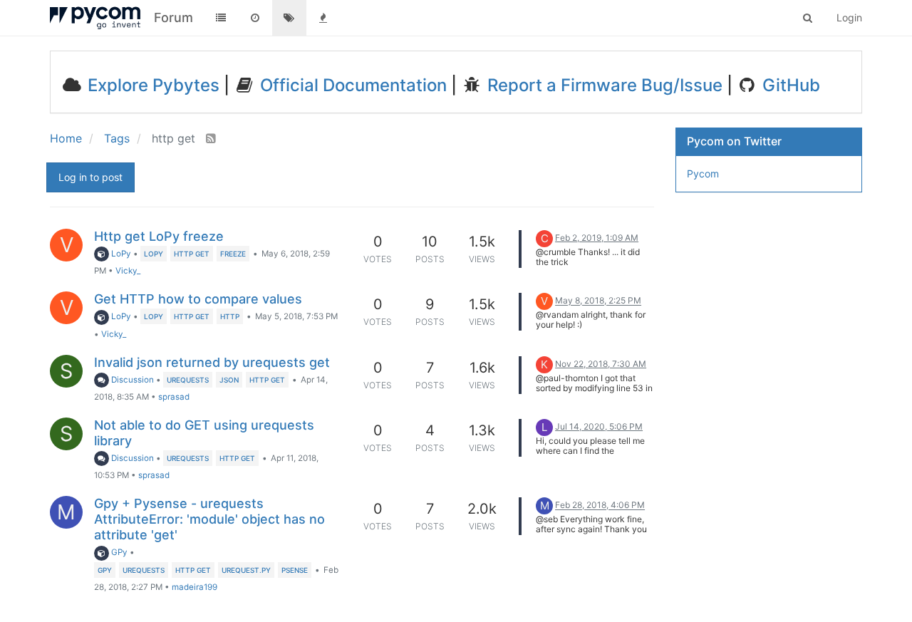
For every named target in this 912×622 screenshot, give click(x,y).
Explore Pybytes (151, 85)
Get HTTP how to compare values (198, 298)
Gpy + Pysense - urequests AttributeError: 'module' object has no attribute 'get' (209, 519)
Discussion (131, 380)
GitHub (789, 85)
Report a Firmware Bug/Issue (602, 85)
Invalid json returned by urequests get (212, 362)
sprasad (174, 397)
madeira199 (194, 587)
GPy (118, 552)
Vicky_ (127, 271)
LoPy (120, 254)
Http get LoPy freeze (159, 236)
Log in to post (90, 177)
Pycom (703, 173)
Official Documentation (351, 85)
